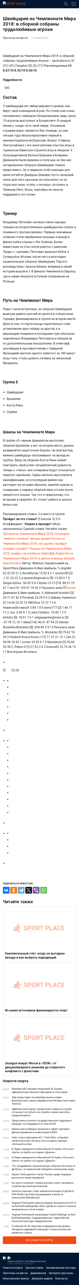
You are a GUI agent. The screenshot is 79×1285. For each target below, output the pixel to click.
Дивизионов (38, 1273)
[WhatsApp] (43, 890)
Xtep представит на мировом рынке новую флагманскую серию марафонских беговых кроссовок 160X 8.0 (43, 1100)
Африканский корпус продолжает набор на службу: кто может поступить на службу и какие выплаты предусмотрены (42, 1112)
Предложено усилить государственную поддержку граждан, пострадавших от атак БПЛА (42, 1122)
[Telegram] (21, 890)
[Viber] (36, 890)
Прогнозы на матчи (15, 37)
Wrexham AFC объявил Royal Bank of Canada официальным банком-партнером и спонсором (39, 1090)
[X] (28, 890)
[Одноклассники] (13, 890)
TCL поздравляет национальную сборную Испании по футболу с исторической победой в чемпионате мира (44, 1167)
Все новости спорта (39, 1240)
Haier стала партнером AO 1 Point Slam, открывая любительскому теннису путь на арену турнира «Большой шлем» (40, 1140)
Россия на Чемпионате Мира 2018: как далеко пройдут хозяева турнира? (35, 543)
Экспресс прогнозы (61, 1273)
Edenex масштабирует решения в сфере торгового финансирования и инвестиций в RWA (41, 1131)
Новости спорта (13, 1267)
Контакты (61, 1278)
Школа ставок (35, 1267)
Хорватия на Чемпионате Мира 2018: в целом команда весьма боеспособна (39, 558)
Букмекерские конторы (61, 1267)
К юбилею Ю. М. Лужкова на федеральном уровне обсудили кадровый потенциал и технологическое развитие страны (41, 1229)
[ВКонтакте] (6, 890)
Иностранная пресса (16, 1278)
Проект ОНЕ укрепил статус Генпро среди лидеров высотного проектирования (41, 1176)
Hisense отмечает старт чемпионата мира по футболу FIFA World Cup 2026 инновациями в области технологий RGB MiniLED (43, 1194)
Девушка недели (42, 1278)
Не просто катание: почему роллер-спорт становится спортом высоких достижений (42, 1184)
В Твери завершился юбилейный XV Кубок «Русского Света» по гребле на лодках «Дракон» (43, 1151)
